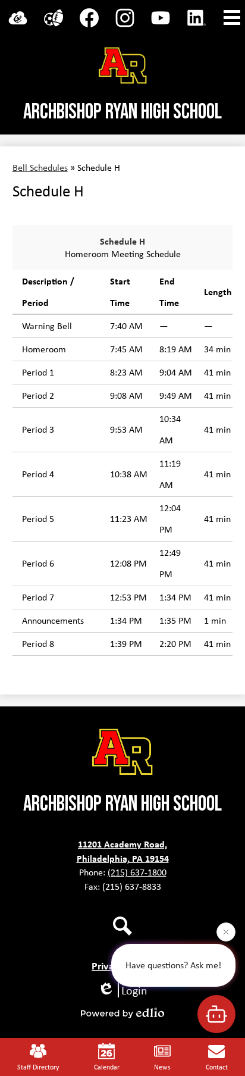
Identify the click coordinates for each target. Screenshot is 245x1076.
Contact (217, 1067)
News (162, 1067)
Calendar (107, 1067)
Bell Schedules (40, 167)
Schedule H (122, 241)
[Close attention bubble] (225, 931)
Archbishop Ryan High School (122, 112)
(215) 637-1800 (137, 872)
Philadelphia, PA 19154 (123, 858)
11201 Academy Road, (122, 843)
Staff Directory (38, 1067)
